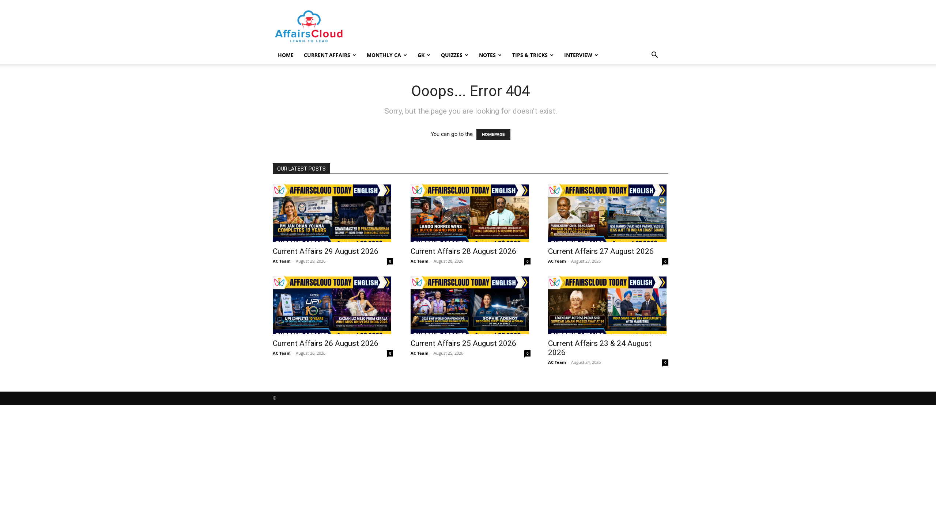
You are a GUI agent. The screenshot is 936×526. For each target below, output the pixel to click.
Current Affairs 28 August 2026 (463, 251)
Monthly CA (384, 55)
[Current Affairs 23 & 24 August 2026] (608, 305)
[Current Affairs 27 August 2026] (608, 213)
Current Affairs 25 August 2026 (463, 343)
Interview (578, 55)
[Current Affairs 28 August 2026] (471, 213)
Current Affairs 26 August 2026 (325, 343)
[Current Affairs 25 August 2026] (471, 305)
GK (421, 55)
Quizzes (452, 55)
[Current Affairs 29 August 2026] (333, 213)
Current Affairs (327, 55)
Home (286, 55)
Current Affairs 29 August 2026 (325, 251)
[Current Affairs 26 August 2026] (333, 305)
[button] (654, 55)
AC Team (282, 261)
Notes (487, 55)
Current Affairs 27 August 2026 (601, 251)
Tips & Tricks (530, 55)
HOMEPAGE (493, 134)
